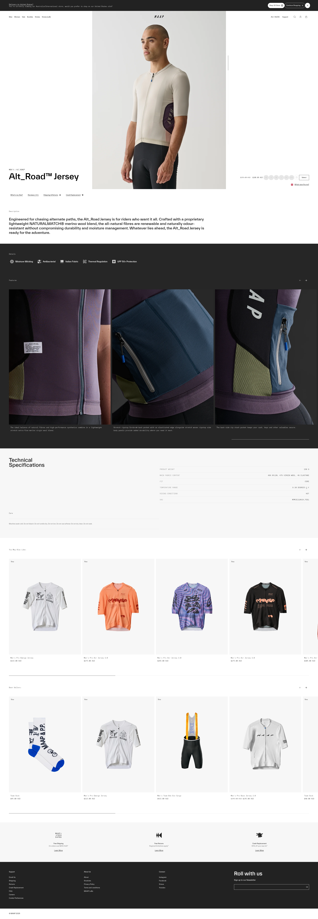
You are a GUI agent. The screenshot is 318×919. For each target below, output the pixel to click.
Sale (23, 17)
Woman (17, 17)
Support (285, 17)
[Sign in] (300, 16)
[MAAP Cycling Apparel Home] (159, 17)
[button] (46, 898)
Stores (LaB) (46, 17)
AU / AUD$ (275, 17)
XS (266, 177)
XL (286, 177)
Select (304, 177)
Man (10, 17)
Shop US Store (274, 5)
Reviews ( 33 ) (33, 195)
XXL (291, 177)
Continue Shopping (293, 5)
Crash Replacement (73, 195)
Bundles (30, 17)
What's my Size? (16, 195)
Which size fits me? (302, 184)
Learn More (58, 850)
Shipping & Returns (50, 195)
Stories (37, 17)
